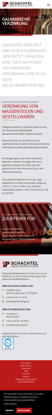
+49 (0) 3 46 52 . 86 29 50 (17, 321)
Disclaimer (25, 368)
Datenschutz (25, 366)
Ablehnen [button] (9, 410)
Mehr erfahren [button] (10, 403)
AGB (26, 371)
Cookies (25, 376)
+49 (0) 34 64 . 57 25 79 (16, 297)
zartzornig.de (30, 379)
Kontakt (25, 374)
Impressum (26, 363)
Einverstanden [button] (24, 410)
